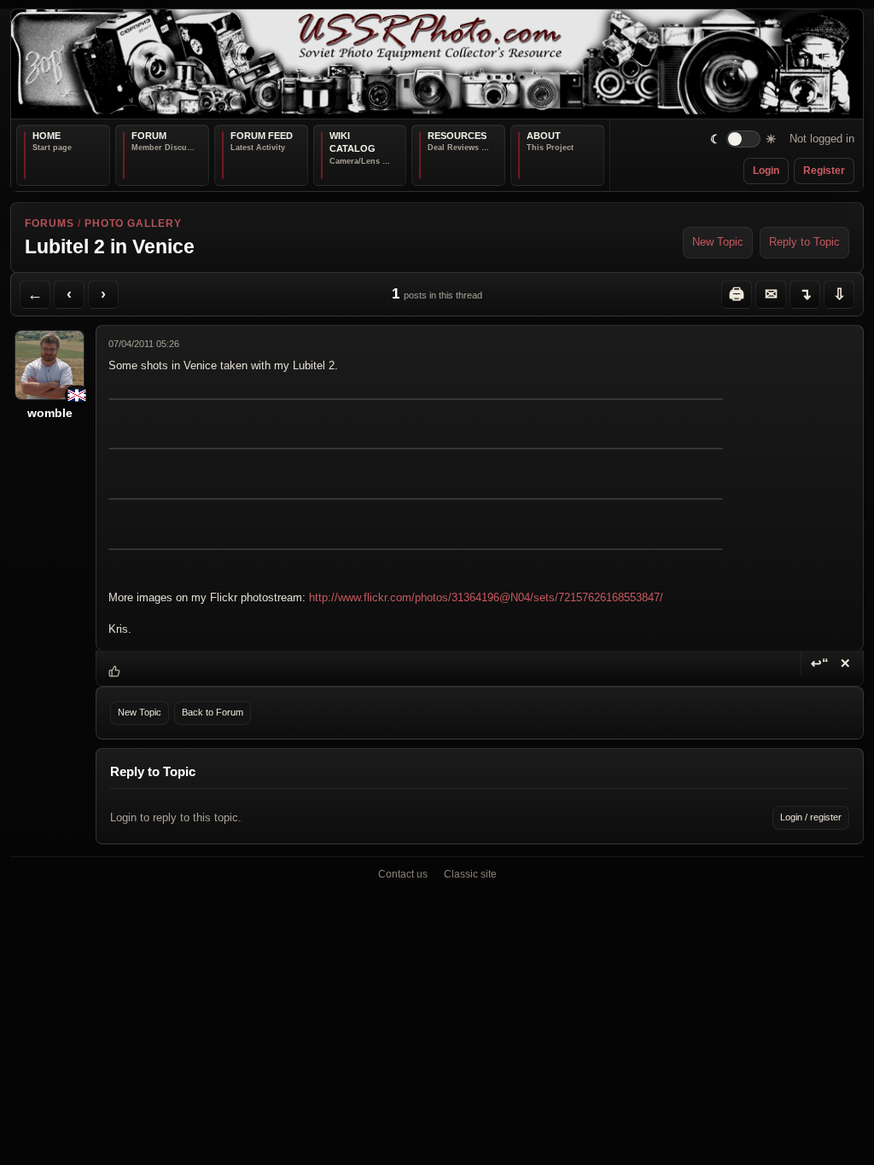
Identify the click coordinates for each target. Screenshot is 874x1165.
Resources (457, 135)
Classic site (470, 874)
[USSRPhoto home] (437, 64)
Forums (49, 223)
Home (46, 135)
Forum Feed (261, 135)
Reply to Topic (804, 241)
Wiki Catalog (352, 142)
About (544, 135)
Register (824, 171)
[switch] (743, 139)
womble (50, 413)
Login (766, 171)
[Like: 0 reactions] (114, 671)
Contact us (403, 874)
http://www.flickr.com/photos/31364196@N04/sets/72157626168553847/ (486, 598)
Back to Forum (212, 712)
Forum (148, 135)
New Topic (717, 241)
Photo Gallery (133, 223)
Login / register (811, 817)
